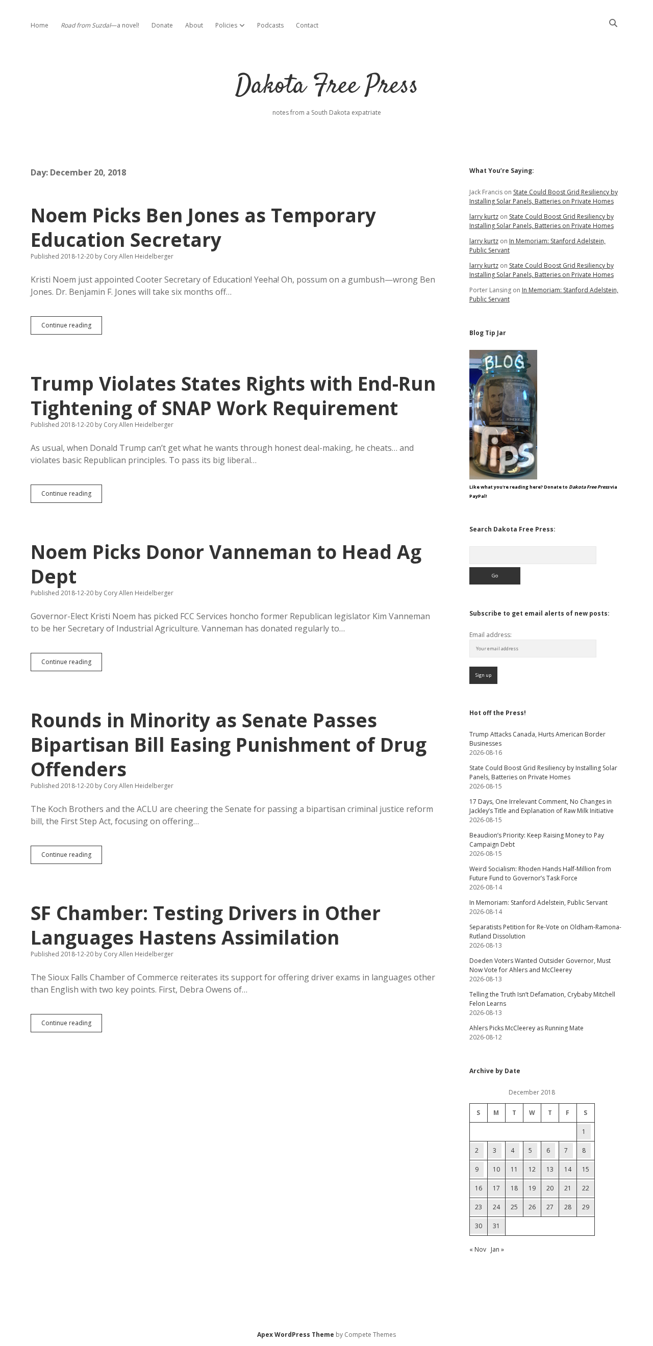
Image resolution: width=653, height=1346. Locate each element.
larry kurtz (483, 216)
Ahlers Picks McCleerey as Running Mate (526, 1028)
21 (567, 1188)
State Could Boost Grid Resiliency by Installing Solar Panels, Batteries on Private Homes (543, 197)
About (194, 25)
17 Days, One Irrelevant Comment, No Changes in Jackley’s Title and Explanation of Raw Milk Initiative (541, 806)
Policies (226, 25)
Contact (307, 25)
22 (585, 1188)
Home (39, 25)
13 (550, 1169)
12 (532, 1169)
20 (550, 1188)
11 (514, 1169)
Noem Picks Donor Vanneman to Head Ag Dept (226, 564)
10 (496, 1169)
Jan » (497, 1249)
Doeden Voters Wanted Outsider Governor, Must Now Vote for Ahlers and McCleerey (540, 965)
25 (514, 1207)
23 (478, 1207)
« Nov (477, 1249)
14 (567, 1169)
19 (532, 1188)
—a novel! (100, 25)
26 (532, 1207)
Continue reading (71, 327)
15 (585, 1169)
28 (567, 1207)
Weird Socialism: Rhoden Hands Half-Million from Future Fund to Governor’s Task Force (540, 873)
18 (514, 1188)
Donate (162, 25)
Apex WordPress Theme (295, 1334)
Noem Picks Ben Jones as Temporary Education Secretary (203, 227)
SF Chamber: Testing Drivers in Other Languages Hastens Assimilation (206, 925)
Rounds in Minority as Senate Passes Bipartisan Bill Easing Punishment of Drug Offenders (228, 744)
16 (478, 1188)
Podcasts (270, 25)
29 (585, 1207)
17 (496, 1188)
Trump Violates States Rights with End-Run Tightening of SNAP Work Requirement (233, 395)
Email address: (490, 634)
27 (550, 1207)
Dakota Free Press (326, 86)
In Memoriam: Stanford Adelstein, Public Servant (538, 902)
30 (478, 1226)
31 (496, 1226)
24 (496, 1207)
